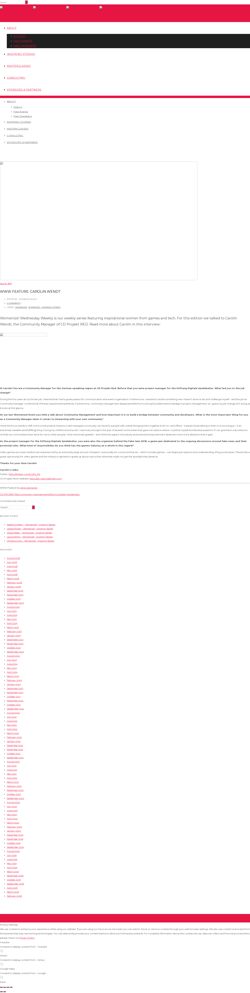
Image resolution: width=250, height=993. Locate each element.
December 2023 (15, 688)
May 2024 (12, 668)
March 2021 (13, 782)
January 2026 (14, 586)
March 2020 (13, 823)
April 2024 (12, 672)
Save (3, 982)
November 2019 (15, 839)
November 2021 (15, 749)
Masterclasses (19, 66)
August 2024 (13, 656)
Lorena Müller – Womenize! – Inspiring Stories (30, 528)
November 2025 (15, 595)
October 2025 (14, 599)
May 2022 (12, 725)
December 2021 (15, 745)
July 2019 (12, 855)
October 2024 (14, 648)
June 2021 (12, 770)
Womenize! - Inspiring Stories (44, 307)
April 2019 (12, 867)
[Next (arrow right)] (4, 991)
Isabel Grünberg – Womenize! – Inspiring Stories (31, 524)
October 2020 (14, 794)
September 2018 (15, 884)
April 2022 (12, 729)
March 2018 (13, 892)
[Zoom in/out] (11, 987)
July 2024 (12, 660)
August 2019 (13, 851)
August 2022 (13, 713)
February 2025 (14, 631)
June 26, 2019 (6, 283)
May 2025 (12, 619)
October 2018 (14, 880)
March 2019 (13, 871)
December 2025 (15, 591)
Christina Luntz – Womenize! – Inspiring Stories (30, 541)
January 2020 (14, 831)
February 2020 (14, 827)
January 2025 (14, 635)
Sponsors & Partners (24, 89)
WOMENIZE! (21, 307)
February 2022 (14, 737)
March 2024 (13, 676)
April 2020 (12, 818)
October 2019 (14, 843)
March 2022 (13, 733)
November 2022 (15, 700)
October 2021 (13, 753)
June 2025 (12, 615)
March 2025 (13, 627)
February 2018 (14, 896)
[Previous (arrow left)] (1, 991)
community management (34, 494)
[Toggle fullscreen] (7, 987)
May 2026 (12, 570)
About (11, 28)
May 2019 (12, 863)
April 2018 (12, 888)
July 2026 (12, 562)
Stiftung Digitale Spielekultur (64, 494)
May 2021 (11, 774)
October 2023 (14, 696)
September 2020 (15, 798)
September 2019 (15, 847)
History (20, 36)
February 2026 (14, 582)
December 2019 (15, 835)
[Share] (4, 987)
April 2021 (12, 778)
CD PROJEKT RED (10, 494)
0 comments (13, 303)
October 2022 (14, 704)
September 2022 (15, 709)
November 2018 (15, 875)
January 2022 (14, 741)
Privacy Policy (27, 938)
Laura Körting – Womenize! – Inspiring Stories (30, 537)
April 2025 (12, 623)
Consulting (16, 77)
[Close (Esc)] (1, 987)
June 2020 (12, 810)
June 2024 (12, 664)
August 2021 (13, 761)
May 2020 (12, 814)
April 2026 (12, 574)
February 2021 (14, 786)
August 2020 (13, 802)
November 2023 (15, 692)
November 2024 (15, 643)
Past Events (23, 41)
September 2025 (15, 603)
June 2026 (12, 566)
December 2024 (15, 639)
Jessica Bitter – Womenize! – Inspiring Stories (29, 533)
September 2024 (15, 652)
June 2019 (12, 859)
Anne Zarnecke (28, 487)
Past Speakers (25, 45)
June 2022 (12, 721)
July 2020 (12, 806)
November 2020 (15, 790)
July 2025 (12, 611)
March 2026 (13, 578)
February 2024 (14, 680)
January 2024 (14, 684)
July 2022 (12, 717)
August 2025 (13, 607)
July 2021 (11, 766)
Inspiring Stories (21, 54)
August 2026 (13, 558)
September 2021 (15, 757)
